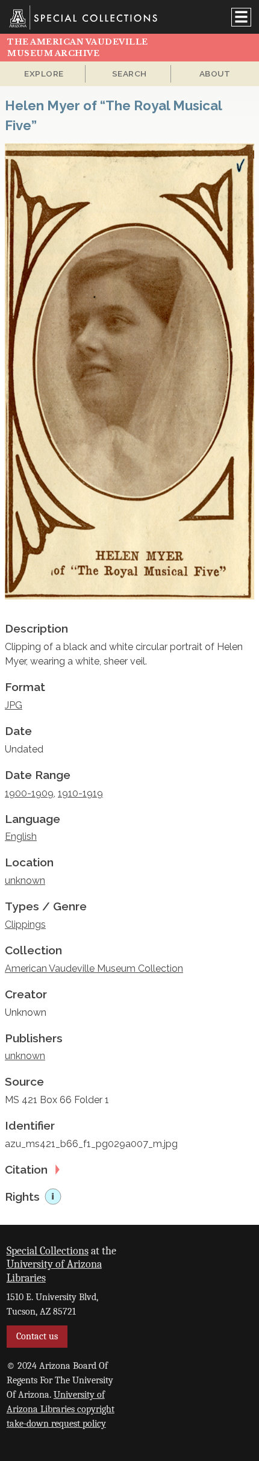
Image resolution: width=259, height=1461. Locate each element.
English (21, 836)
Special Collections (48, 1251)
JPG (13, 705)
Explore (44, 73)
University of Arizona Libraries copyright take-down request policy (60, 1409)
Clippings (25, 924)
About (215, 73)
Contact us (37, 1336)
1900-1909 (29, 793)
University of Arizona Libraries (54, 1271)
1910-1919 (80, 793)
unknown (25, 880)
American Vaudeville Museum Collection (94, 968)
